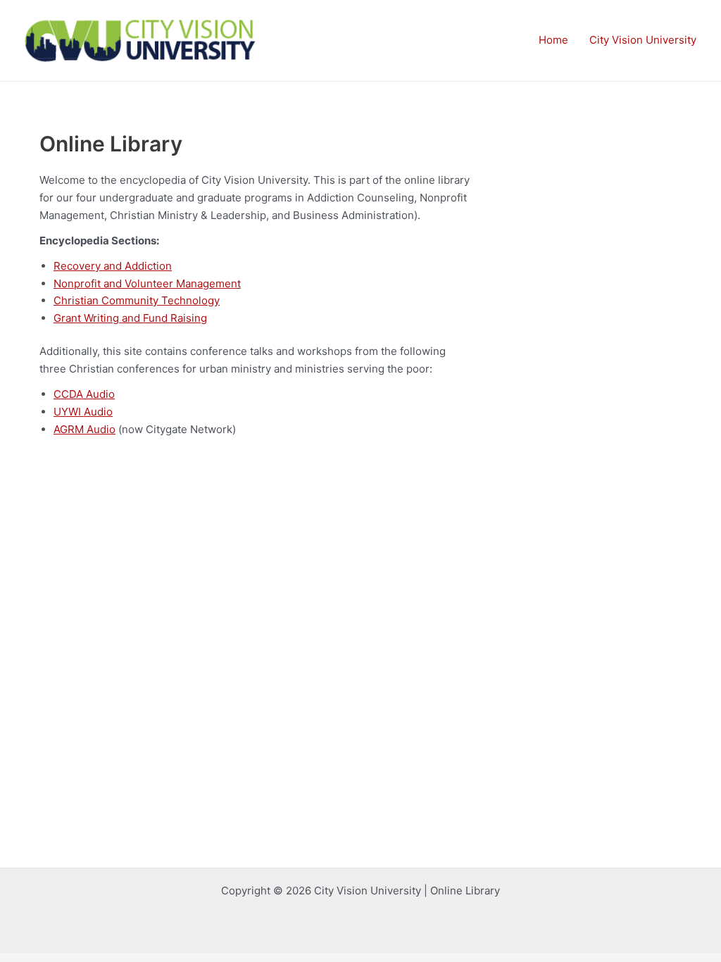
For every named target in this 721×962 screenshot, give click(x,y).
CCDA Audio (84, 394)
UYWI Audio (83, 411)
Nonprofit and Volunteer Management (147, 283)
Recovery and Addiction (113, 266)
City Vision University (642, 39)
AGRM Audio (84, 429)
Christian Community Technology (137, 300)
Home (553, 39)
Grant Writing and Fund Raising (130, 318)
